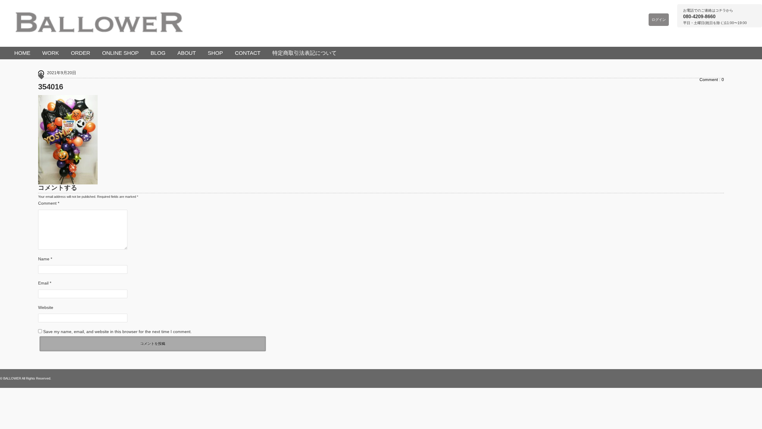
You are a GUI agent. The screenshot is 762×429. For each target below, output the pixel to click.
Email (44, 283)
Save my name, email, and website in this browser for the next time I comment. (117, 331)
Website (45, 307)
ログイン (659, 20)
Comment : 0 (711, 79)
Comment (48, 203)
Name (45, 259)
